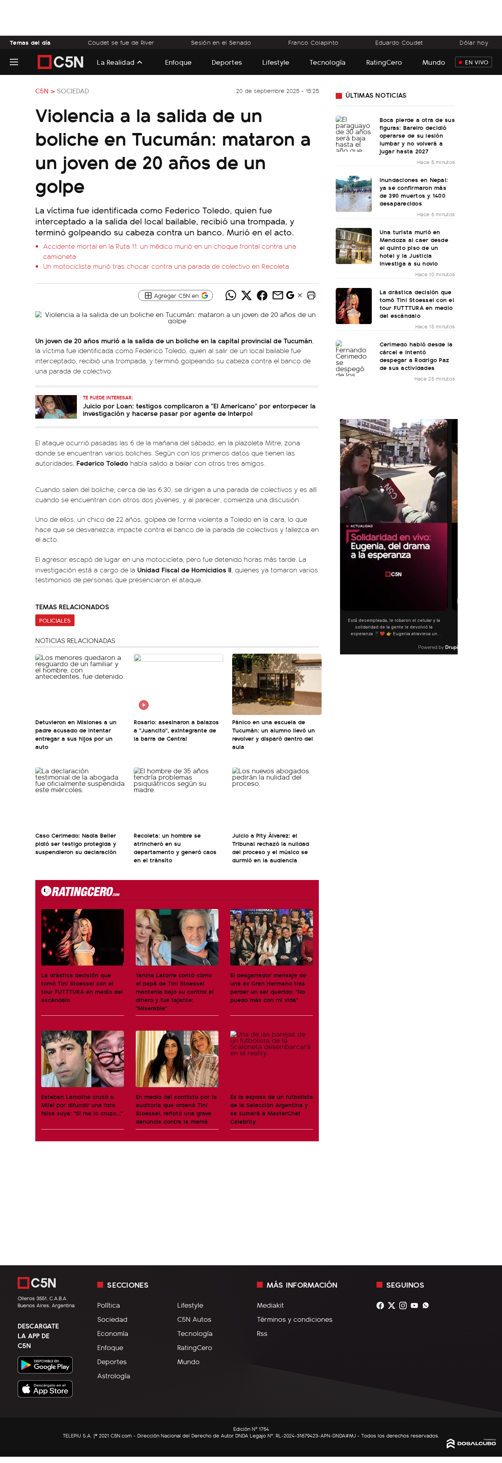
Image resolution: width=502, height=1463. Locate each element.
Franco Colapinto (313, 42)
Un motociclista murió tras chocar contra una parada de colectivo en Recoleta (166, 266)
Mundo (433, 62)
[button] (311, 295)
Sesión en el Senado (221, 42)
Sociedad (73, 91)
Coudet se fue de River (121, 42)
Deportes (227, 62)
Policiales (55, 620)
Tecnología (327, 62)
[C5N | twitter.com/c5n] (393, 1305)
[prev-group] (345, 537)
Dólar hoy (474, 42)
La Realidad (116, 62)
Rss (262, 1333)
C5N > (45, 91)
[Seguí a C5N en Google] (290, 297)
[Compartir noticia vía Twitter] (246, 295)
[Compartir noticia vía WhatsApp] (230, 295)
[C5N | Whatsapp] (427, 1305)
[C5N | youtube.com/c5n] (416, 1305)
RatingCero (384, 62)
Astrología (113, 1375)
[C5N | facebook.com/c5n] (382, 1305)
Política (108, 1305)
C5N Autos (194, 1319)
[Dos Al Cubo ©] (471, 1445)
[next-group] (453, 537)
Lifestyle (275, 62)
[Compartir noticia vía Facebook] (262, 295)
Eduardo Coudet (399, 42)
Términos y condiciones (295, 1319)
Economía (112, 1333)
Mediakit (270, 1305)
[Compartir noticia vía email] (278, 295)
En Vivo (476, 62)
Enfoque (178, 62)
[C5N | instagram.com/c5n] (405, 1305)
